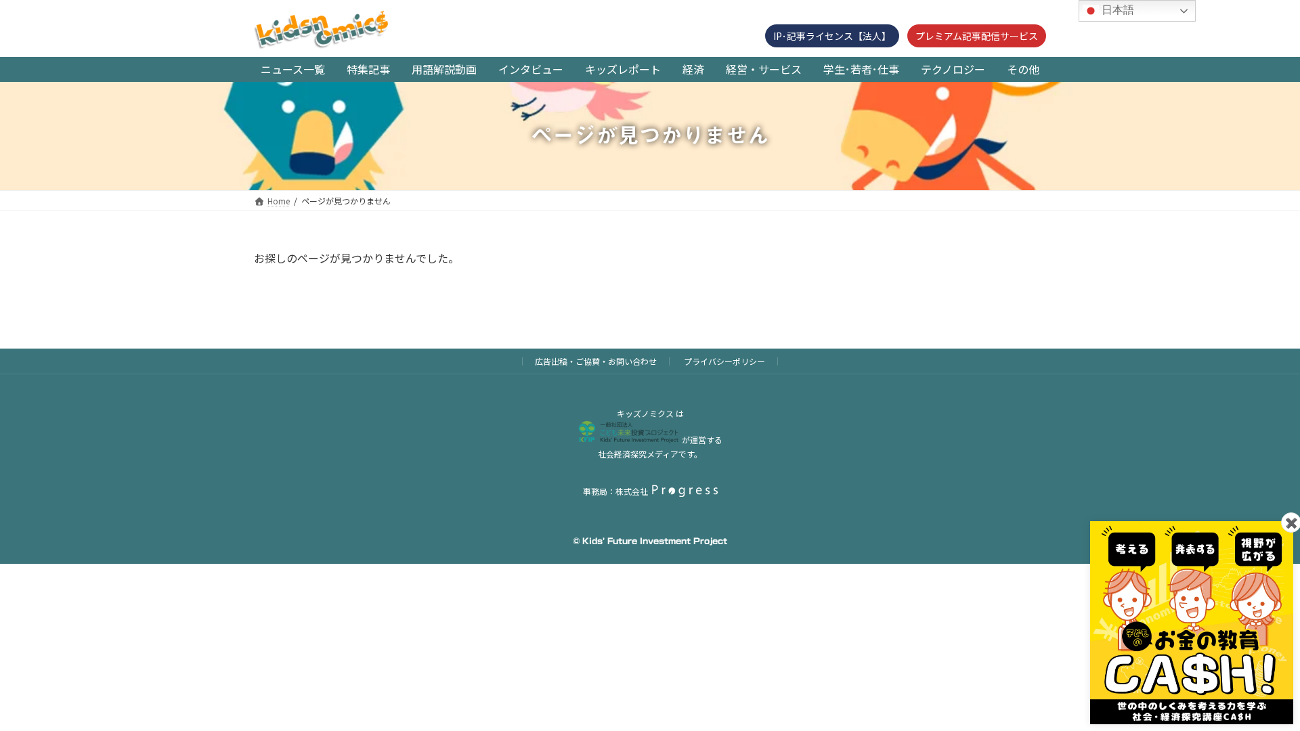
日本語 (1116, 10)
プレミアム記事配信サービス (976, 36)
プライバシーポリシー (724, 361)
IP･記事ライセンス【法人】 (832, 36)
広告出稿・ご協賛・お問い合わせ (596, 361)
